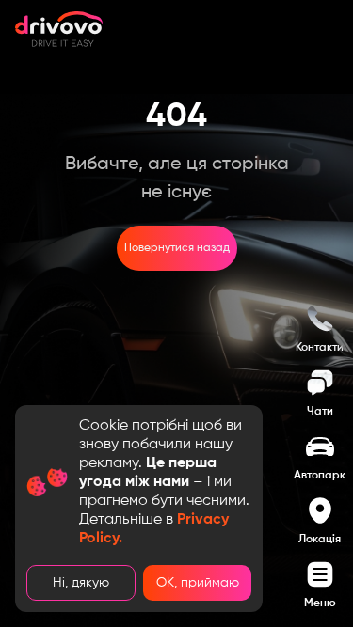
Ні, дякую (81, 582)
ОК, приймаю (197, 582)
